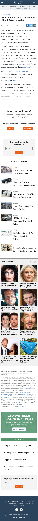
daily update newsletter (26, 388)
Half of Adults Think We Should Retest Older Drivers (23, 236)
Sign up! (19, 152)
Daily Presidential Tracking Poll (17, 445)
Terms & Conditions (25, 503)
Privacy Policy (13, 503)
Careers (14, 505)
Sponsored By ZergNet (30, 262)
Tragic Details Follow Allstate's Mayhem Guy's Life (9, 309)
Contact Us (22, 505)
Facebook (16, 80)
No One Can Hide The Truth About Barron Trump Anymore (27, 309)
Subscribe (27, 128)
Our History (15, 502)
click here (26, 67)
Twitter (7, 80)
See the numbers (19, 429)
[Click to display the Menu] (2, 2)
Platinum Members (16, 402)
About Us (6, 502)
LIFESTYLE (5, 15)
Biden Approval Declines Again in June (20, 452)
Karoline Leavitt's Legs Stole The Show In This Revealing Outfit (28, 285)
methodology (29, 102)
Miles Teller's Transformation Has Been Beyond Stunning (9, 332)
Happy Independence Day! (15, 460)
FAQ (22, 502)
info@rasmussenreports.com (12, 516)
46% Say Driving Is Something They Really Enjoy (23, 221)
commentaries (21, 394)
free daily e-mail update (17, 71)
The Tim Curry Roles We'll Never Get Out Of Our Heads (8, 285)
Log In (34, 2)
